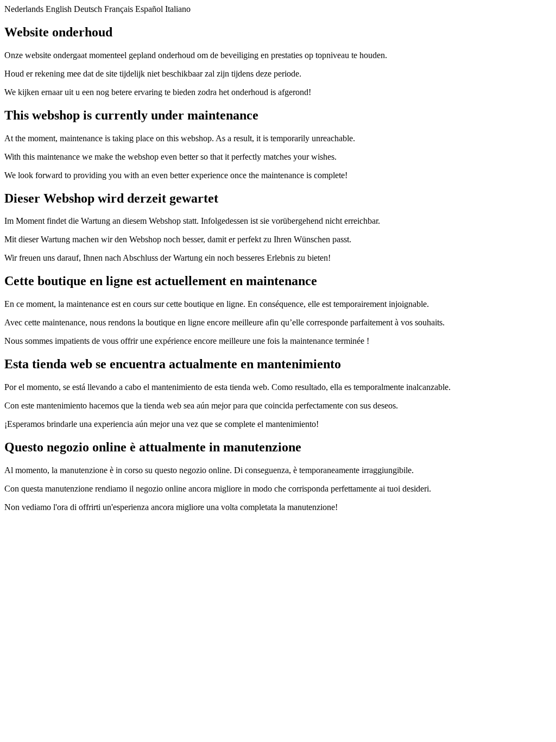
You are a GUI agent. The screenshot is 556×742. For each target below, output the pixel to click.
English (59, 9)
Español (149, 9)
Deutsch (88, 9)
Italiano (178, 9)
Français (118, 9)
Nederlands (23, 9)
